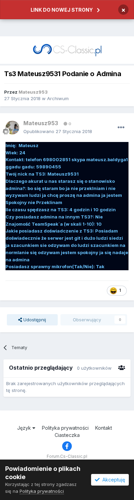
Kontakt (103, 428)
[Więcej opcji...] (121, 127)
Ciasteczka (67, 435)
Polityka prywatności (65, 428)
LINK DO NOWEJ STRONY (62, 10)
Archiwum (58, 98)
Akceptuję (112, 480)
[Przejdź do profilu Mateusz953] (12, 127)
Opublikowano (57, 131)
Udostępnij (34, 319)
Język (24, 428)
